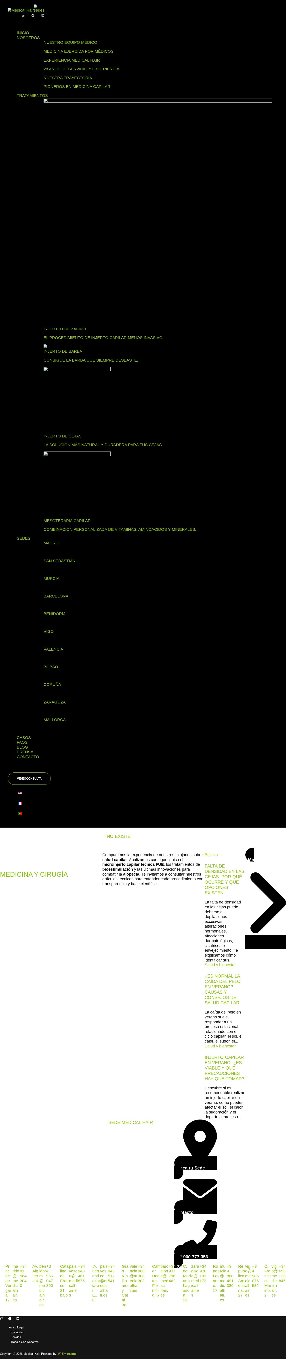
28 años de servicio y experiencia (81, 69)
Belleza (211, 855)
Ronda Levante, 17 (216, 1278)
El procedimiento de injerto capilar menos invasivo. (104, 337)
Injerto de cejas (63, 436)
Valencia (53, 649)
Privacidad (17, 1332)
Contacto (28, 757)
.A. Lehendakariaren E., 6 (96, 1283)
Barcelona (56, 596)
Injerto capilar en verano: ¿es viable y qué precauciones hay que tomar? (224, 1068)
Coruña (52, 684)
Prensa (25, 752)
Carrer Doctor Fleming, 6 (156, 1281)
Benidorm (54, 614)
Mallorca (55, 720)
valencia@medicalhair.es (133, 1278)
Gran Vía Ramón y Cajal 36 (126, 1285)
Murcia (51, 578)
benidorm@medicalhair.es (42, 1285)
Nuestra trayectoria (68, 78)
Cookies (16, 1337)
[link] (21, 794)
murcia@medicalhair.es (223, 1283)
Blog (22, 747)
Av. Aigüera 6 (35, 1273)
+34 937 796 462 (172, 1273)
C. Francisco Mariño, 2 (267, 1281)
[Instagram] (23, 15)
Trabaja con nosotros (25, 1342)
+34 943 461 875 (81, 1273)
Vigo (49, 631)
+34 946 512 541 (111, 1273)
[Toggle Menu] (17, 22)
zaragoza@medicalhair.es (195, 1281)
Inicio (23, 33)
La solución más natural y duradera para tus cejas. (103, 445)
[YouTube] (43, 15)
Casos (24, 737)
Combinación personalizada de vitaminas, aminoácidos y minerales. (120, 529)
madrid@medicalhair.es (16, 1283)
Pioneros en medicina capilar (77, 86)
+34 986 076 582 (255, 1276)
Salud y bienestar (220, 965)
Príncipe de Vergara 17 (8, 1283)
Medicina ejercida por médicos (79, 51)
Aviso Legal (16, 1327)
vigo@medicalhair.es (248, 1281)
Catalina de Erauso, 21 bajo (64, 1281)
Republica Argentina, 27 (241, 1281)
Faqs (22, 742)
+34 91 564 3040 (23, 1276)
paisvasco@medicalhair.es (73, 1281)
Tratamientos (32, 95)
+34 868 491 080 (230, 1276)
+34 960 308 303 (141, 1273)
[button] (29, 778)
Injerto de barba (63, 351)
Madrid (51, 543)
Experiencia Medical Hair (72, 60)
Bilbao (51, 667)
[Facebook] (33, 15)
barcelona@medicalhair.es (164, 1281)
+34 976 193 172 (203, 1273)
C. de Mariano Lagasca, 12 (187, 1283)
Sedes (23, 538)
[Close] (17, 768)
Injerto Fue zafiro (65, 329)
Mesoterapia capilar (67, 520)
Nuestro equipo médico (70, 42)
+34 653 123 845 (282, 1273)
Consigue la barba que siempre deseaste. (91, 360)
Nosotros (28, 37)
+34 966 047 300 (49, 1276)
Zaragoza (55, 702)
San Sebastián (60, 561)
